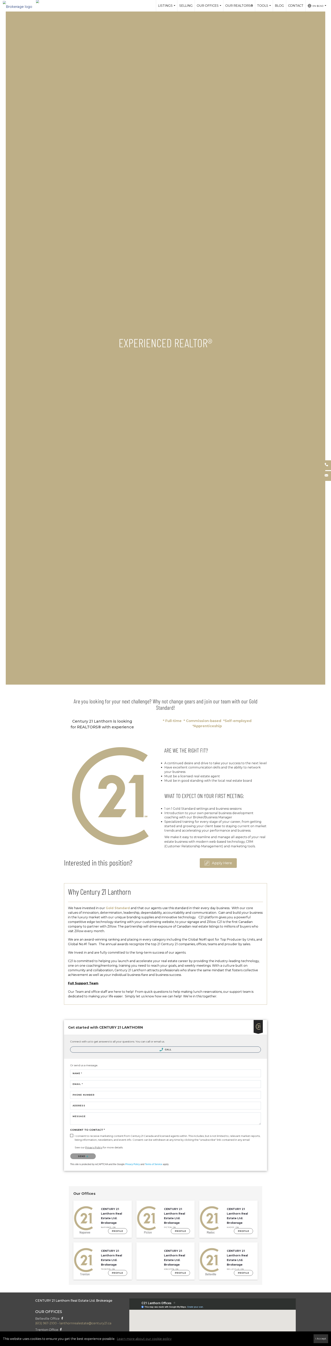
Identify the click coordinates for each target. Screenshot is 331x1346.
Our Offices (209, 8)
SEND (82, 1156)
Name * (77, 1073)
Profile (117, 1231)
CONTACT (295, 5)
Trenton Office (46, 1330)
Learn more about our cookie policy (144, 1339)
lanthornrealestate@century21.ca (85, 1323)
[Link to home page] (19, 6)
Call (167, 1049)
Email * (78, 1084)
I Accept (320, 1338)
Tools (264, 8)
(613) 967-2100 (46, 1323)
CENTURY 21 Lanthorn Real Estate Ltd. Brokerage (111, 1216)
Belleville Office (47, 1318)
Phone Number (83, 1094)
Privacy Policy (132, 1164)
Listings (167, 8)
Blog (279, 5)
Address (79, 1105)
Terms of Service (153, 1164)
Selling (186, 5)
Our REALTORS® (239, 5)
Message (79, 1116)
